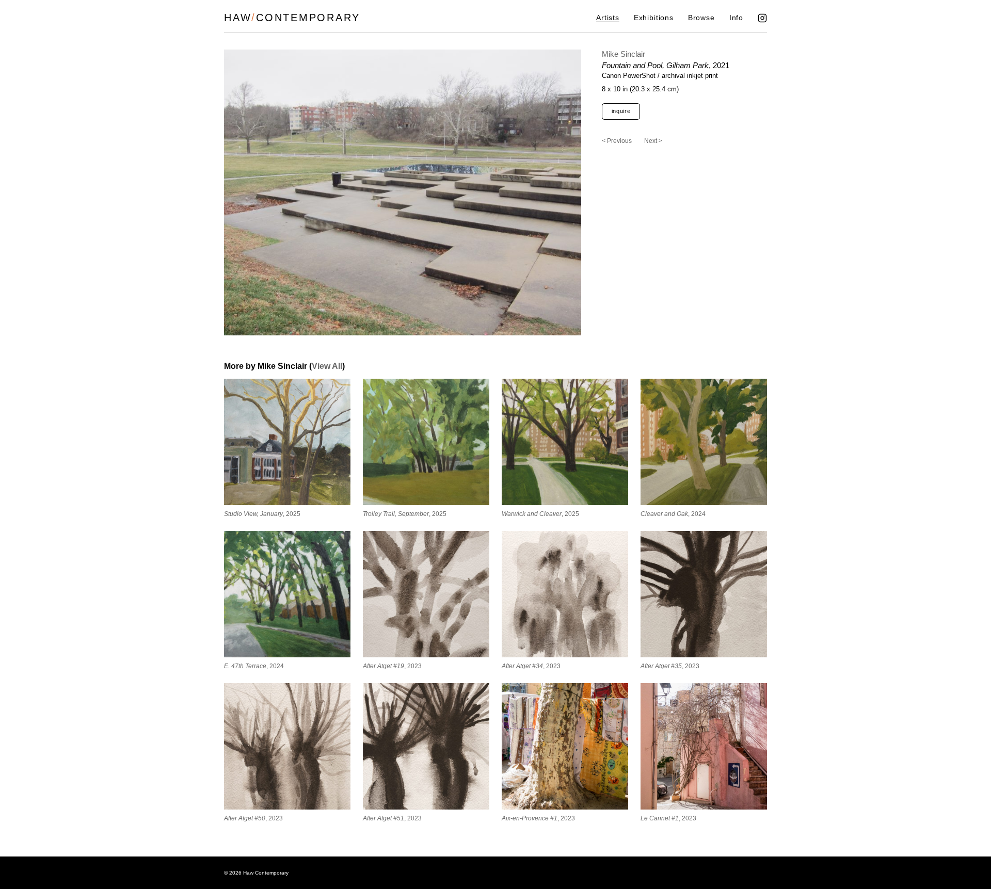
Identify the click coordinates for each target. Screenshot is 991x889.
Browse (701, 18)
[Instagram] (762, 18)
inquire (621, 111)
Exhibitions (654, 18)
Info (736, 18)
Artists (607, 18)
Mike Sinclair (623, 54)
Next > (653, 140)
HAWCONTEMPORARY (292, 17)
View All (327, 366)
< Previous (617, 140)
